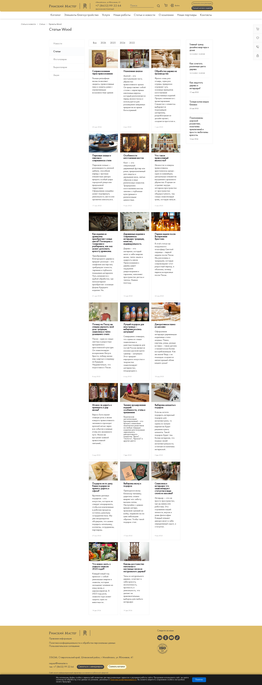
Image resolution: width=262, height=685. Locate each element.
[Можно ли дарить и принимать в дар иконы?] (103, 392)
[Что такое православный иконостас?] (165, 143)
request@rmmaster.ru (58, 663)
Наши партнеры (187, 15)
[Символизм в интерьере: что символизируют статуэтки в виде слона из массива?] (165, 471)
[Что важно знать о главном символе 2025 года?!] (103, 551)
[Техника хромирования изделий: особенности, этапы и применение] (134, 392)
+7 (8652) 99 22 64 (108, 5)
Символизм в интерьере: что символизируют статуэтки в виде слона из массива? (164, 489)
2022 (132, 43)
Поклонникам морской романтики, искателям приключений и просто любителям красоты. (199, 126)
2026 (103, 43)
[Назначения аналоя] (134, 58)
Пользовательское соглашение (64, 646)
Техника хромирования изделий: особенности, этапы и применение (134, 409)
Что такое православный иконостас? (161, 158)
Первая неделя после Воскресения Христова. (165, 236)
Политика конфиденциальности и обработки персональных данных (82, 643)
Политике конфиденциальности (123, 680)
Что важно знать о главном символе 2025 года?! (101, 566)
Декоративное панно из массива (165, 325)
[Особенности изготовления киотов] (134, 143)
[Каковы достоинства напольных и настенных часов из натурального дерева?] (134, 551)
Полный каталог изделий (202, 8)
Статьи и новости (144, 15)
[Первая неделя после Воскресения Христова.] (165, 221)
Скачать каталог (117, 667)
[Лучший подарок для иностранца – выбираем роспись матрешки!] (134, 312)
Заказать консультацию (202, 3)
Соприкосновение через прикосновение (102, 72)
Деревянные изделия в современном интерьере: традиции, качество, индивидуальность (134, 239)
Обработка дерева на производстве (166, 72)
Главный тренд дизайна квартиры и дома (199, 47)
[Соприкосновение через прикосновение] (103, 58)
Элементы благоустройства (81, 15)
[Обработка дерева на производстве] (165, 58)
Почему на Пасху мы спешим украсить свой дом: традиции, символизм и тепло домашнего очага (103, 329)
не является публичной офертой (95, 673)
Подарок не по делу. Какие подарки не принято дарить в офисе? (102, 487)
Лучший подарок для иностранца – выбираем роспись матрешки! (133, 328)
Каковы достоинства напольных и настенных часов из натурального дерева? (134, 568)
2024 (122, 43)
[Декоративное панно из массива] (165, 312)
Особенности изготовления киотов (133, 157)
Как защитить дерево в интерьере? (196, 86)
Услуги (106, 15)
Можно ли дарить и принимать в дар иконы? (102, 407)
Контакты (206, 15)
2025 (113, 43)
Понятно (199, 680)
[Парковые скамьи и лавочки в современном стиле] (103, 143)
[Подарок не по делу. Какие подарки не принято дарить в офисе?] (103, 471)
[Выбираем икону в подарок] (134, 471)
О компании (166, 15)
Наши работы (121, 15)
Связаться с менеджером (90, 667)
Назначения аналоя (132, 71)
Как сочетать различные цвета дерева (198, 67)
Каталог (55, 15)
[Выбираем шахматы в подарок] (165, 392)
